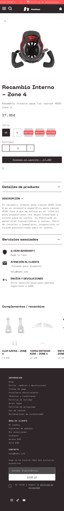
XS (6, 132)
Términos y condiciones (22, 396)
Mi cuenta (14, 425)
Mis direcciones (18, 432)
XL (51, 132)
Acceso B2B (15, 439)
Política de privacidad (22, 407)
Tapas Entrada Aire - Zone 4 (40, 352)
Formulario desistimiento (23, 392)
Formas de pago (17, 389)
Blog (11, 382)
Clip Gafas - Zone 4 (14, 352)
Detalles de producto (20, 187)
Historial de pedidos (21, 428)
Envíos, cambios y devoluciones (27, 385)
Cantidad (7, 142)
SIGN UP (32, 477)
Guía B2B (14, 443)
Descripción (11, 198)
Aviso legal (15, 403)
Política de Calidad (20, 399)
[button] (5, 9)
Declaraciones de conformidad (26, 414)
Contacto (14, 435)
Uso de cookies (17, 410)
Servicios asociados (20, 239)
